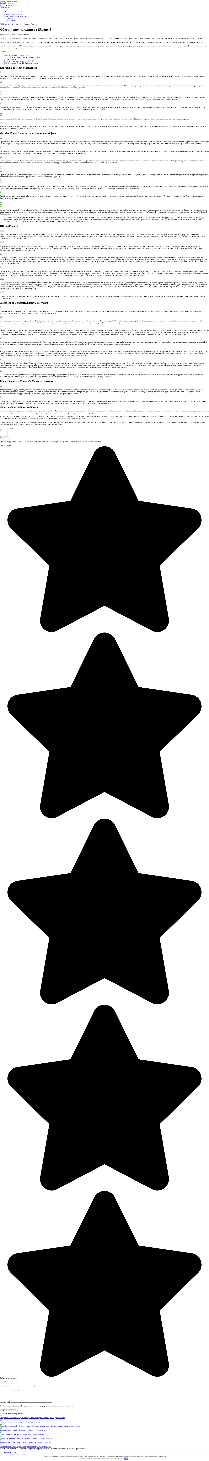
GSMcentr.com (5, 7)
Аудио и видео (9, 20)
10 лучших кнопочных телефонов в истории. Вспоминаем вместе (24, 1430)
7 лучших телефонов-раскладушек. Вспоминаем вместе (20, 1422)
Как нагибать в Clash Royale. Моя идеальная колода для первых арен (25, 1447)
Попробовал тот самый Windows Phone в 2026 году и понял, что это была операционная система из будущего (40, 1426)
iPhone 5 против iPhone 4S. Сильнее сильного (21, 63)
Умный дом (8, 18)
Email (2, 1386)
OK (126, 1458)
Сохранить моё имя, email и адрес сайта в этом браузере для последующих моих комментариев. (38, 1406)
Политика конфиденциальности (16, 1454)
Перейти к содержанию (9, 1)
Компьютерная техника (13, 14)
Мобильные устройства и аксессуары (18, 16)
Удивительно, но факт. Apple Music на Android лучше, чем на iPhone (25, 1442)
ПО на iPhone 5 (10, 59)
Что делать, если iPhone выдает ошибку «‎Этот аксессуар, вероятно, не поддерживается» (32, 1418)
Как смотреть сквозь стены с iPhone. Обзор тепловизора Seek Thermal (26, 1438)
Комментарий (5, 1402)
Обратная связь (10, 1452)
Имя (2, 1382)
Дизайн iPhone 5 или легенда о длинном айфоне (22, 57)
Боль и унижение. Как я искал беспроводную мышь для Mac (22, 1434)
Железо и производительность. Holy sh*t (19, 61)
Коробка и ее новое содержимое (16, 55)
